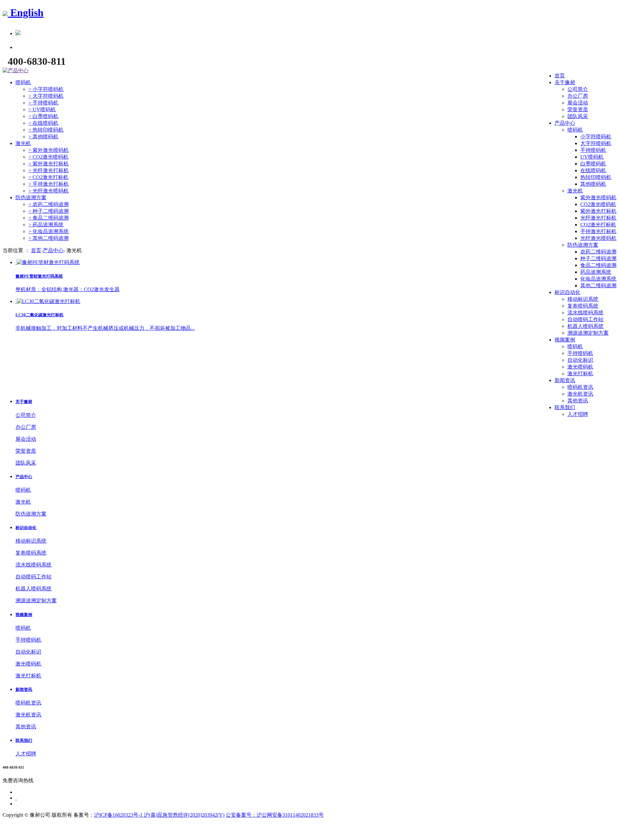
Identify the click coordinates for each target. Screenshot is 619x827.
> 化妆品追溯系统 (48, 231)
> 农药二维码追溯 (48, 204)
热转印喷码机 (595, 177)
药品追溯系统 (595, 272)
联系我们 (565, 407)
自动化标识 (580, 360)
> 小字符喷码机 (46, 89)
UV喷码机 (592, 157)
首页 (560, 75)
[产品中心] (15, 70)
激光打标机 (580, 373)
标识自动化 (567, 292)
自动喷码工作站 (585, 319)
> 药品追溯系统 (46, 224)
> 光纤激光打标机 (48, 170)
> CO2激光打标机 (48, 177)
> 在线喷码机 (43, 123)
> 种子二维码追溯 (48, 211)
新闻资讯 (565, 380)
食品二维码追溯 (598, 265)
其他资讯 (577, 400)
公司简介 (577, 89)
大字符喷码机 (595, 143)
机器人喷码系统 (585, 326)
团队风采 (577, 116)
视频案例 (565, 339)
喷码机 (575, 130)
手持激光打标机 (598, 231)
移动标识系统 (582, 299)
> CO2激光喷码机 (48, 157)
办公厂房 (577, 96)
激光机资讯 (580, 394)
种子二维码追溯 (598, 258)
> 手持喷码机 (43, 102)
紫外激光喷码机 (598, 197)
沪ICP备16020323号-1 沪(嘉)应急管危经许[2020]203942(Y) (159, 815)
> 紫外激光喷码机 (48, 150)
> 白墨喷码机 (43, 116)
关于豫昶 (565, 82)
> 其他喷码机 (43, 136)
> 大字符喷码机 (46, 96)
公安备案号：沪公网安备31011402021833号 (275, 815)
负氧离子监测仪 (205, 369)
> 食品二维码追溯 (48, 218)
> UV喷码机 (42, 109)
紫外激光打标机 (598, 211)
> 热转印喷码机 (46, 130)
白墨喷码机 (593, 163)
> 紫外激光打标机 (48, 163)
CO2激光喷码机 (598, 204)
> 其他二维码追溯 (48, 238)
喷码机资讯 (580, 387)
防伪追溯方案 (582, 245)
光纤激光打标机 (598, 218)
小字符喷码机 (595, 136)
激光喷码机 (580, 366)
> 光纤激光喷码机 (48, 190)
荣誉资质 (577, 109)
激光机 (575, 190)
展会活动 (577, 102)
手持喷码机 (593, 150)
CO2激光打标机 (598, 224)
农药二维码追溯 (598, 251)
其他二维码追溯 (598, 285)
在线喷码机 (593, 170)
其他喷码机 (593, 184)
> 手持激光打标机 (48, 184)
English (26, 12)
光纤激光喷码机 (598, 238)
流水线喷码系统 (585, 312)
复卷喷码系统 (582, 306)
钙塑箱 (253, 369)
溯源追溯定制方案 (588, 333)
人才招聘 (577, 414)
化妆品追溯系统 (598, 278)
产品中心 (565, 123)
